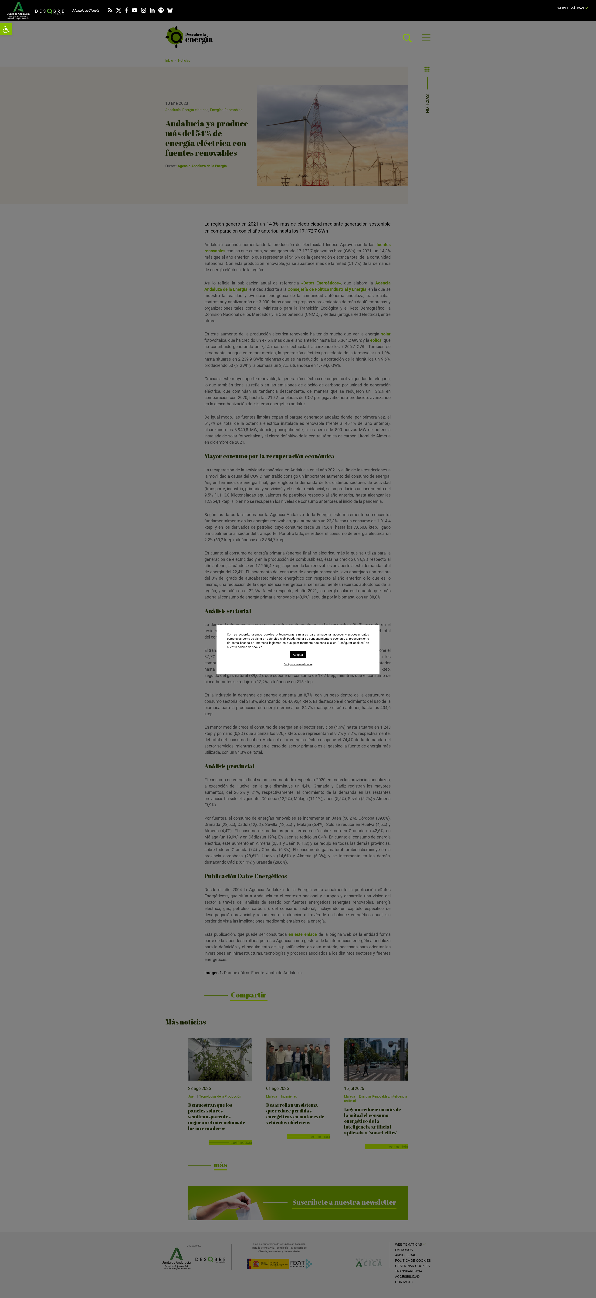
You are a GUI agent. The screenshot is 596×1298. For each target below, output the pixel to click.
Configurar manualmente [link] (298, 664)
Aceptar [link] (298, 654)
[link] (6, 29)
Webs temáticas (571, 8)
